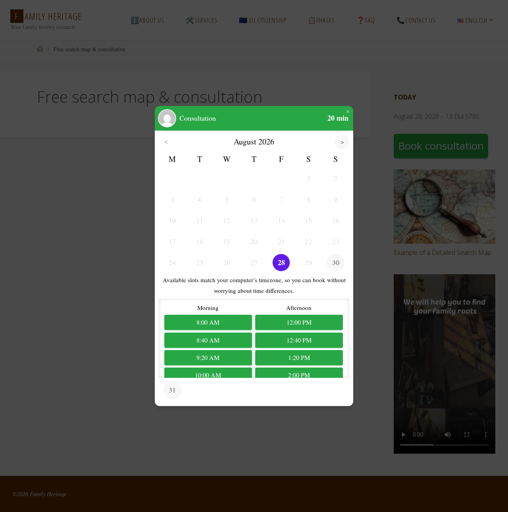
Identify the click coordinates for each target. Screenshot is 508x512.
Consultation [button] (197, 118)
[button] (167, 118)
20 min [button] (337, 118)
